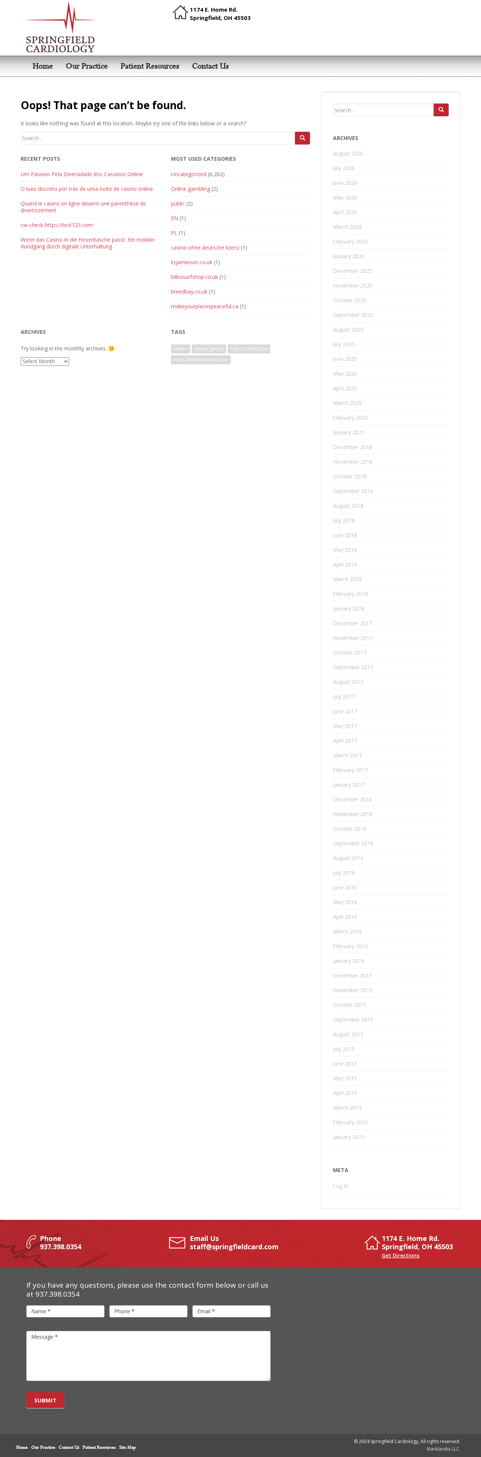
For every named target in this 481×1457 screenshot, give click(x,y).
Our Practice (87, 66)
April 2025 (345, 388)
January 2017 (349, 784)
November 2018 (352, 461)
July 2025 (344, 344)
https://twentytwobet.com (201, 359)
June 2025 (345, 358)
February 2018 (350, 593)
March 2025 (347, 402)
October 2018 (349, 476)
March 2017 (347, 755)
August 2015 (348, 1034)
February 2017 (350, 769)
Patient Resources (150, 66)
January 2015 (349, 1136)
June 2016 (345, 887)
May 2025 (345, 373)
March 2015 (347, 1107)
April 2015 (345, 1092)
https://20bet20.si (249, 349)
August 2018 (348, 505)
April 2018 (345, 564)
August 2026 (348, 153)
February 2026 (350, 241)
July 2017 (344, 696)
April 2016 (345, 916)
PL (174, 232)
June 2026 (345, 182)
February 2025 (350, 417)
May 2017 (345, 725)
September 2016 (353, 843)
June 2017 (345, 711)
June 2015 (345, 1063)
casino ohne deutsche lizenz (205, 247)
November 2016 (352, 814)
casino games (209, 349)
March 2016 (347, 931)
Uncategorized (188, 174)
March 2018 (347, 579)
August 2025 (348, 329)
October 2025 (349, 300)
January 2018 (349, 608)
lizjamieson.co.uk (191, 262)
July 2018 (344, 520)
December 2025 (352, 270)
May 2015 (345, 1078)
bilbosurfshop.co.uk (194, 276)
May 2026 (345, 197)
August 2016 (348, 858)
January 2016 (349, 960)
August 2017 (348, 681)
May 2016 (345, 902)
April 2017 (345, 740)
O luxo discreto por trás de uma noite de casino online (87, 188)
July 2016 (344, 872)
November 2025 (352, 285)
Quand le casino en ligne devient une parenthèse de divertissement (83, 207)
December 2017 (352, 623)
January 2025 (349, 432)
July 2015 (344, 1048)
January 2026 (349, 256)
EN (174, 218)
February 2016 (350, 946)
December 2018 (352, 447)
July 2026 (344, 168)
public (178, 203)
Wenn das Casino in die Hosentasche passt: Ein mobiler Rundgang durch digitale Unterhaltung (88, 243)
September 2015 (353, 1019)
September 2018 (353, 491)
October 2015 (349, 1004)
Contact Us (210, 66)
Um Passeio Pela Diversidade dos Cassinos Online (82, 174)
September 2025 (353, 314)
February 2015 (350, 1122)
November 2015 (352, 990)
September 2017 (353, 667)
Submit (45, 1400)
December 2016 (352, 799)
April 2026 (345, 212)
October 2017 (349, 652)
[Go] (302, 138)
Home (43, 66)
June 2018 (345, 535)
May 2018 (345, 549)
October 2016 (349, 828)
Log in (340, 1185)
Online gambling (190, 188)
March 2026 (347, 226)
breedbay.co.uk (189, 291)
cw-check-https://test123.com (57, 224)
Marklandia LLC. (443, 1449)
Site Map (127, 1448)
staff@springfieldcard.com (234, 1246)
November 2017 (352, 637)
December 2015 (352, 975)
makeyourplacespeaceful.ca (204, 306)
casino (181, 349)
